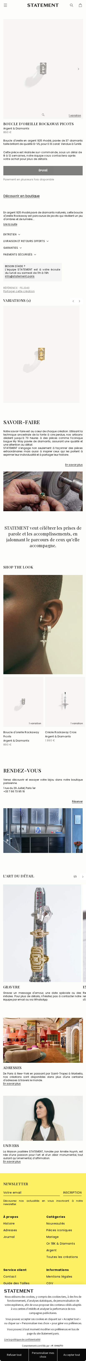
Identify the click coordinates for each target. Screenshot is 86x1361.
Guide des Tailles (16, 1283)
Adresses (10, 1230)
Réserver (77, 801)
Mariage (52, 1237)
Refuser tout (14, 1355)
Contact (9, 1276)
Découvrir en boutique (21, 196)
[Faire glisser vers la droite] (78, 69)
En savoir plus (74, 464)
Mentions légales (59, 1276)
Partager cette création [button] (19, 291)
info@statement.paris (20, 276)
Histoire (9, 1223)
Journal (9, 1237)
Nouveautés (55, 1223)
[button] (71, 5)
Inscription (72, 1192)
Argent (51, 1250)
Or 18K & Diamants (60, 1243)
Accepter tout (71, 1355)
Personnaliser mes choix (43, 1354)
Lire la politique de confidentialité (22, 1339)
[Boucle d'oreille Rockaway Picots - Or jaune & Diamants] (41, 354)
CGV (49, 1283)
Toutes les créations (62, 1257)
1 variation (75, 115)
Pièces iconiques (59, 1230)
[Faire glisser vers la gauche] (7, 69)
